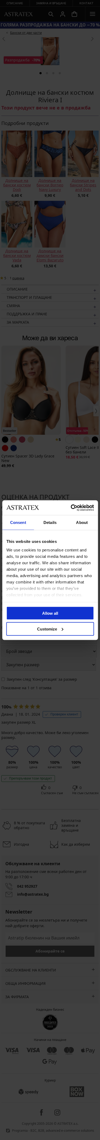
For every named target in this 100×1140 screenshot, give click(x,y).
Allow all (50, 613)
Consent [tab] (18, 522)
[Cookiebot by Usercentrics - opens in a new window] (71, 507)
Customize (47, 628)
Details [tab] (50, 522)
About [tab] (82, 522)
